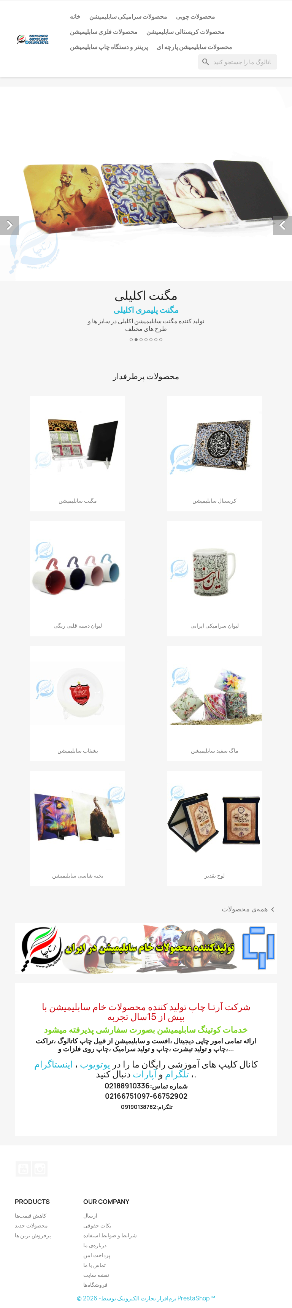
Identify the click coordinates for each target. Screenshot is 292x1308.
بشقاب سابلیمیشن (77, 603)
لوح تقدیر (215, 728)
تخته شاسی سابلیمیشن (77, 728)
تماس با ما (94, 1117)
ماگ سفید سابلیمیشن (214, 603)
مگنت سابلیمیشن (78, 353)
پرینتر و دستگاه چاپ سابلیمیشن (109, 47)
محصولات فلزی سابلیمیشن (104, 31)
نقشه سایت (96, 1127)
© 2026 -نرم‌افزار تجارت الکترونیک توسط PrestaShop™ (146, 1151)
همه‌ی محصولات (249, 762)
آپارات (145, 926)
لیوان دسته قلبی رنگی (78, 478)
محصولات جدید (31, 1078)
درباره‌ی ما (94, 1097)
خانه (75, 16)
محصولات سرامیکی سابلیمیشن (128, 16)
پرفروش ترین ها (33, 1087)
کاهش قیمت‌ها (30, 1068)
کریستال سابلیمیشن (214, 353)
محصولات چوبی (195, 16)
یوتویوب (95, 916)
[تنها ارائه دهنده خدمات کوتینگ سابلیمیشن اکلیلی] (146, 801)
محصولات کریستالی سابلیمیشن (185, 31)
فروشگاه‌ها (95, 1137)
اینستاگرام (53, 916)
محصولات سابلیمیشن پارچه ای (194, 47)
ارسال (90, 1068)
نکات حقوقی (97, 1078)
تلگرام (177, 926)
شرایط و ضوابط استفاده (110, 1087)
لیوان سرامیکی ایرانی (214, 478)
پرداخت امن (96, 1107)
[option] (146, 143)
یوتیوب (23, 1021)
